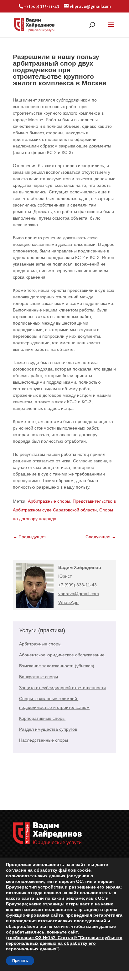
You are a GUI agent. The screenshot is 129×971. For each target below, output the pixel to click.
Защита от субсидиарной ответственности (62, 687)
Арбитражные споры (49, 501)
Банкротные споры (38, 676)
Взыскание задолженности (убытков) (56, 665)
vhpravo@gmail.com (78, 593)
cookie (83, 870)
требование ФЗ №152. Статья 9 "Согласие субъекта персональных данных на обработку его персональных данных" (64, 943)
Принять (20, 960)
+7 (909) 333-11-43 (77, 584)
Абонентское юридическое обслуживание (62, 654)
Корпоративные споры (42, 718)
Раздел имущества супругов (48, 729)
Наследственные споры (43, 740)
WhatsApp (68, 602)
